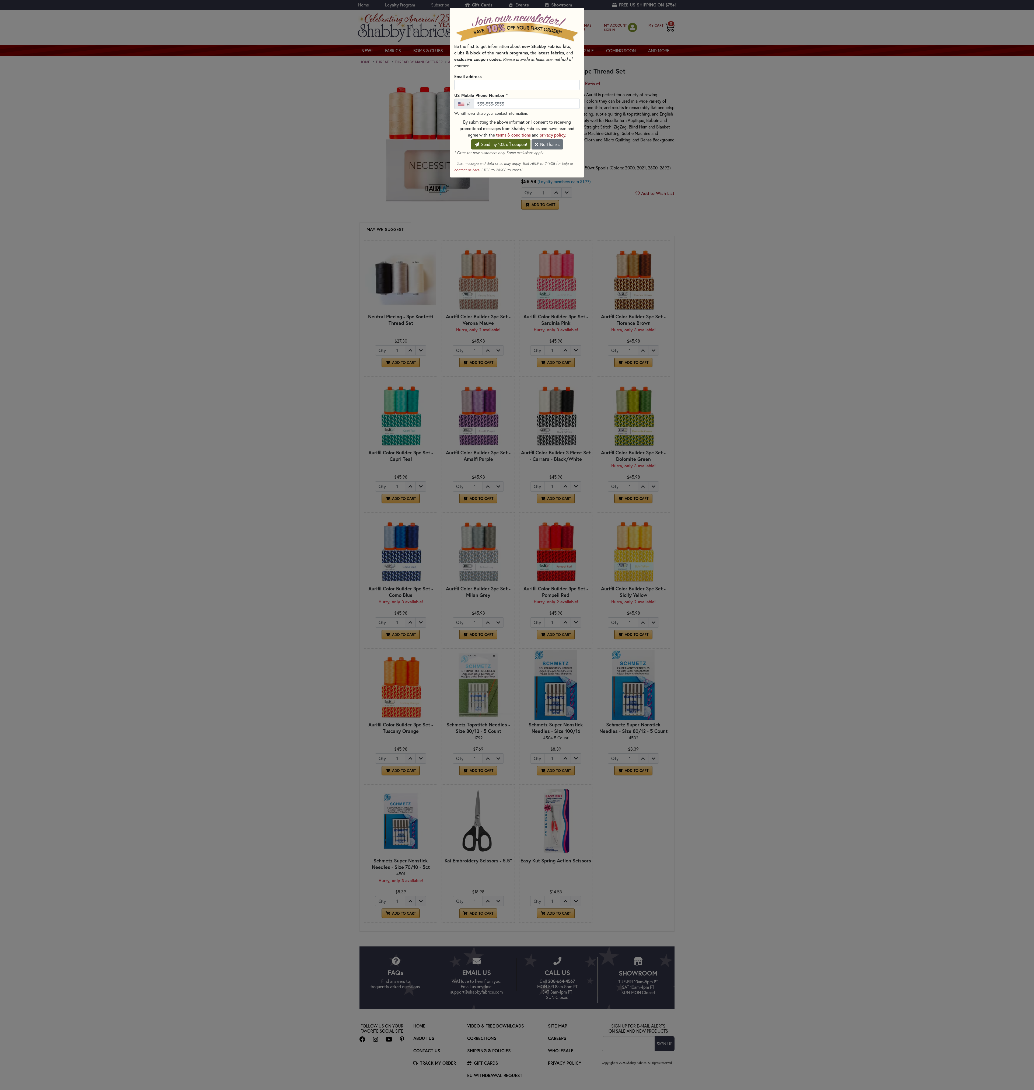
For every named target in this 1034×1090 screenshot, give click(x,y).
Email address (468, 76)
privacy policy (552, 135)
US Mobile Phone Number (481, 95)
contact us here (466, 170)
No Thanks (549, 144)
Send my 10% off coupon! (503, 144)
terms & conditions (513, 135)
